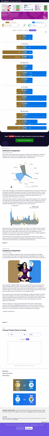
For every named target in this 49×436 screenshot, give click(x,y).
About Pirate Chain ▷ (7, 373)
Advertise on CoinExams (24, 140)
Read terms (20, 428)
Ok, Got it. (29, 428)
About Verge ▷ (6, 375)
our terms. (16, 419)
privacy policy (34, 425)
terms (41, 425)
